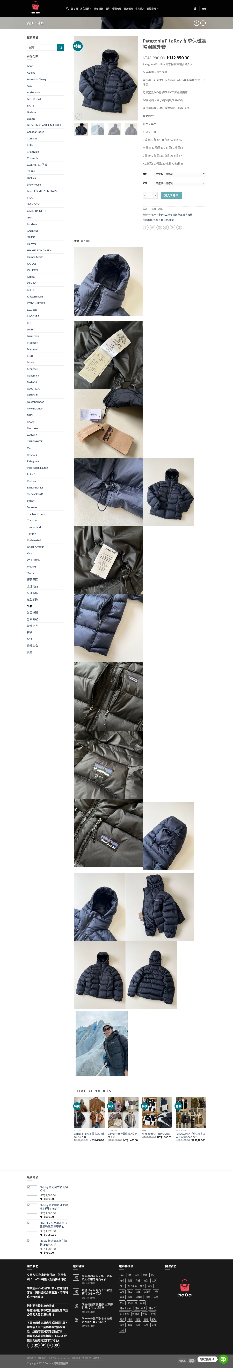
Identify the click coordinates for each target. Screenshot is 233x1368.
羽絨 (166, 219)
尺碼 (145, 183)
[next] (132, 78)
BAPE (30, 105)
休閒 (137, 1275)
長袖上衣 (32, 645)
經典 (122, 1319)
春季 (122, 1297)
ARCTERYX (34, 98)
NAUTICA (33, 388)
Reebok (31, 481)
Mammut (32, 349)
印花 (138, 1280)
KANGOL (33, 270)
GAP (30, 217)
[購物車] (204, 8)
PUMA (31, 474)
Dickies (31, 177)
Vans (30, 553)
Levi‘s (30, 329)
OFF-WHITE (34, 441)
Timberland (34, 527)
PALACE (32, 454)
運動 (153, 1319)
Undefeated (34, 540)
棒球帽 (139, 1297)
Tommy (31, 533)
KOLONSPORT (36, 303)
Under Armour (35, 546)
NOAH (31, 421)
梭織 (130, 1297)
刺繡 (130, 1280)
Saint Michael (35, 487)
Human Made (35, 256)
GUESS (31, 237)
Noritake (32, 428)
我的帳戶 (97, 1358)
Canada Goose (35, 131)
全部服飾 (98, 8)
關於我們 (151, 8)
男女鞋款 (128, 8)
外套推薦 (132, 1286)
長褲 (29, 652)
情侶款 (147, 1291)
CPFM (31, 171)
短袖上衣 (32, 625)
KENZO (32, 283)
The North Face (36, 513)
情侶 (138, 1291)
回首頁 (74, 8)
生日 (156, 1297)
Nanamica (33, 375)
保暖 (150, 219)
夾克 (142, 1286)
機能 (148, 1297)
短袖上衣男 (140, 1308)
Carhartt (32, 138)
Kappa (31, 276)
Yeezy (30, 573)
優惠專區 (116, 8)
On (29, 448)
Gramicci (32, 230)
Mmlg (30, 362)
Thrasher (32, 520)
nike (122, 1275)
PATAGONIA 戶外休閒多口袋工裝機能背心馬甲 (190, 1135)
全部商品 (162, 214)
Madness (32, 342)
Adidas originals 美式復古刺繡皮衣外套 (89, 1135)
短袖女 (152, 1308)
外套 (41, 23)
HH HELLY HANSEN (39, 250)
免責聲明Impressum (59, 1358)
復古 (130, 1291)
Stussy (30, 500)
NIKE (30, 415)
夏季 (153, 1280)
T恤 (129, 1275)
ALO (29, 85)
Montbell (32, 368)
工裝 (122, 1291)
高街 (122, 1330)
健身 (152, 1275)
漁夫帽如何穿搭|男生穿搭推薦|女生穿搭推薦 (97, 1306)
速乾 (138, 1319)
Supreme (32, 507)
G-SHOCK (33, 204)
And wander (34, 92)
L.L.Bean (32, 309)
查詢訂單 (86, 1358)
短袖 (142, 1302)
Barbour (32, 112)
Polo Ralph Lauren (37, 467)
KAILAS (31, 263)
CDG (30, 144)
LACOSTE (33, 316)
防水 (146, 1324)
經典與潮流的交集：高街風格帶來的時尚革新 (97, 1277)
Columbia (32, 158)
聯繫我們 (31, 1358)
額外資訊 (85, 241)
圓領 (146, 1280)
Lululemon (33, 335)
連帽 (171, 219)
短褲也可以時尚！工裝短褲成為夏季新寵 (97, 1291)
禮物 (152, 1313)
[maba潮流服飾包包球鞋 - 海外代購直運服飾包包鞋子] (44, 8)
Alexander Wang (36, 79)
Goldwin (32, 223)
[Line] (223, 1359)
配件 (108, 8)
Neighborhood (35, 401)
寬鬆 (150, 1286)
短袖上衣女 (125, 1308)
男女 (122, 1302)
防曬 (138, 1324)
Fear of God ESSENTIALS (42, 191)
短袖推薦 (124, 1313)
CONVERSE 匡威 (37, 164)
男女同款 (132, 1302)
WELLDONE (34, 560)
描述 (76, 241)
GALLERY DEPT (36, 210)
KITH (30, 289)
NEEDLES (33, 395)
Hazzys (31, 243)
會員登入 (139, 8)
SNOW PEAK (35, 494)
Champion (33, 151)
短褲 (144, 1313)
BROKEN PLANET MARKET (44, 125)
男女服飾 (84, 8)
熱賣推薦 (187, 214)
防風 (153, 1324)
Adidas (31, 72)
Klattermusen (35, 296)
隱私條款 (76, 1358)
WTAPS (31, 566)
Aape (30, 65)
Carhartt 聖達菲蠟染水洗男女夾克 (122, 1135)
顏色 (145, 174)
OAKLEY (32, 434)
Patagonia (153, 214)
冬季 (155, 219)
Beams (31, 118)
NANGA (32, 382)
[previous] (80, 78)
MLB (30, 355)
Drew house (34, 184)
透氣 (130, 1319)
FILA (30, 197)
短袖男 (135, 1313)
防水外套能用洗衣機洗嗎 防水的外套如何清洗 (97, 1320)
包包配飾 (32, 599)
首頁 (30, 23)
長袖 (122, 1324)
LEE (29, 322)
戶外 (156, 1291)
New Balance (34, 408)
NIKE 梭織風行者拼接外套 (156, 1133)
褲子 (29, 632)
